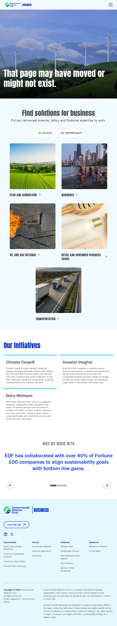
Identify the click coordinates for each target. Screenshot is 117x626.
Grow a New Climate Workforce (12, 548)
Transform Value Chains (14, 561)
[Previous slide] (10, 485)
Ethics (6, 602)
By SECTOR (45, 133)
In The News (94, 551)
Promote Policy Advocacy (15, 566)
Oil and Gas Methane (41, 546)
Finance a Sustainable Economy (14, 555)
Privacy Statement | (13, 599)
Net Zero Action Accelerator (67, 569)
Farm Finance (67, 563)
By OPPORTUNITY (71, 133)
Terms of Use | (29, 599)
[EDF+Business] (18, 5)
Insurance (36, 555)
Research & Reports (98, 546)
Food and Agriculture (41, 551)
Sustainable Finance (70, 551)
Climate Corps (67, 546)
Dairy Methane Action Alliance (70, 557)
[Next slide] (107, 485)
